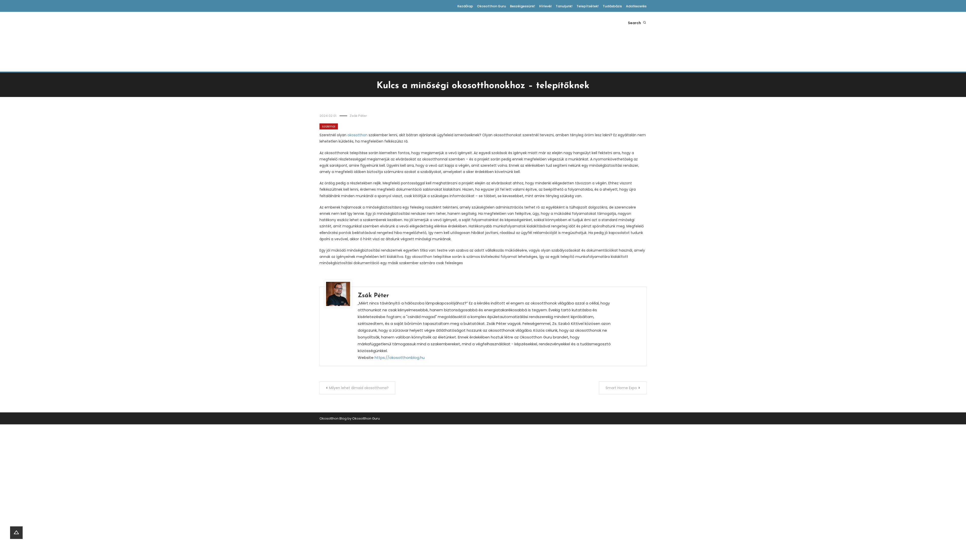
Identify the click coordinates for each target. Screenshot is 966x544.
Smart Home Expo (621, 387)
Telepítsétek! (588, 6)
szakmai (328, 126)
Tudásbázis (612, 6)
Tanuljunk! (564, 6)
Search (635, 22)
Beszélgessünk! (522, 6)
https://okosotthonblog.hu (400, 357)
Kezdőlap (465, 6)
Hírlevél (545, 6)
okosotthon (357, 135)
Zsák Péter (358, 115)
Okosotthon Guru (491, 6)
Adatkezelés (636, 6)
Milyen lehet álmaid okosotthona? (359, 387)
